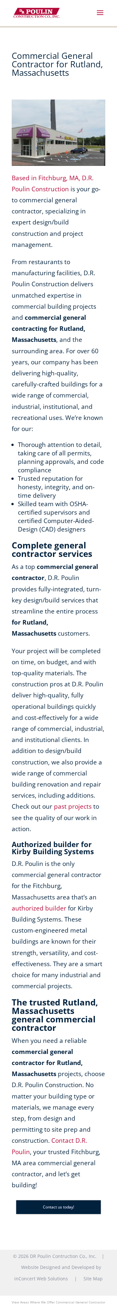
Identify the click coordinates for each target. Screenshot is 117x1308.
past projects (73, 806)
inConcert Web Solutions (41, 1278)
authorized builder (39, 908)
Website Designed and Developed (58, 1267)
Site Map (93, 1278)
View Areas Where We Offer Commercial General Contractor (58, 1302)
